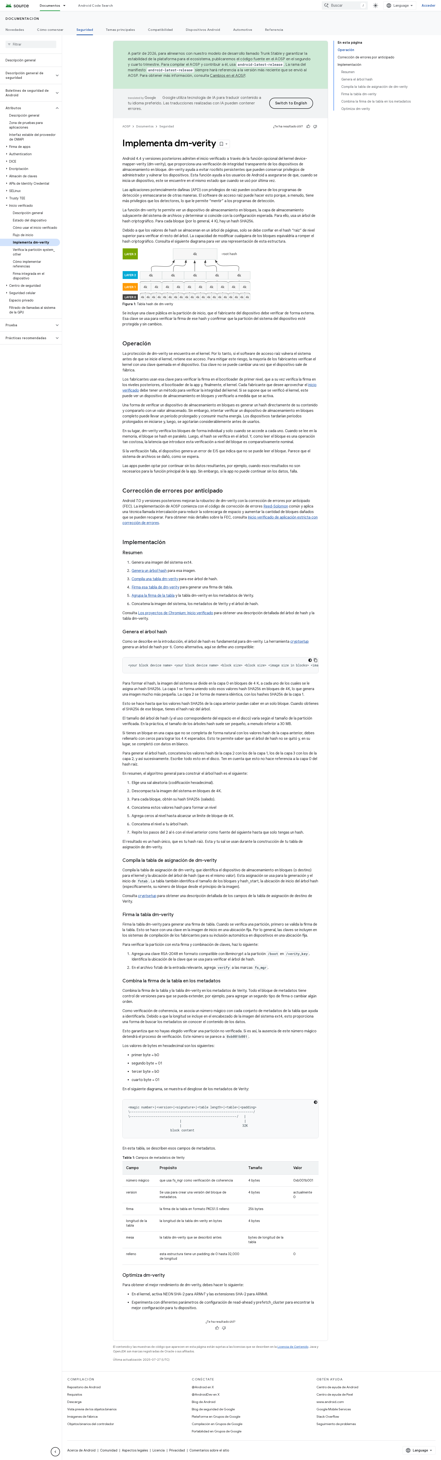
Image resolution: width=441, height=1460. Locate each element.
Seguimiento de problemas (336, 1424)
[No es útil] (315, 126)
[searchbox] (31, 44)
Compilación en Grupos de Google (217, 1424)
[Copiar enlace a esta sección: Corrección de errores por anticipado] (227, 491)
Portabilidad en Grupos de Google (216, 1431)
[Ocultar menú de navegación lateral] (55, 1451)
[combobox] (345, 5)
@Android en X (203, 1387)
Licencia (159, 1450)
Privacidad (177, 1450)
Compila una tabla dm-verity (155, 579)
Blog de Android (203, 1402)
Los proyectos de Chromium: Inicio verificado (175, 613)
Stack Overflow (328, 1416)
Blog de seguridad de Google (213, 1409)
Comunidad (108, 1450)
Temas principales (120, 30)
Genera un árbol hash (149, 570)
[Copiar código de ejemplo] (315, 660)
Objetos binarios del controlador (90, 1424)
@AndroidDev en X (206, 1394)
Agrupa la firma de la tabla (153, 595)
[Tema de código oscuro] (310, 660)
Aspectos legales (135, 1450)
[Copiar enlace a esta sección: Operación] (155, 344)
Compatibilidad (160, 30)
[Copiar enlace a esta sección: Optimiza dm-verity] (169, 1275)
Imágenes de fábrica (82, 1416)
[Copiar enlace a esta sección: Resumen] (147, 553)
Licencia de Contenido (292, 1347)
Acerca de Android (81, 1450)
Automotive (242, 30)
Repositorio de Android (84, 1387)
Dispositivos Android (203, 30)
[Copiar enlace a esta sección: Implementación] (170, 542)
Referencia (274, 30)
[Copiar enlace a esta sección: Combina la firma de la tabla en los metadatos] (225, 981)
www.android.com (330, 1402)
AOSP (126, 126)
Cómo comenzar (50, 30)
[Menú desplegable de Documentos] (66, 5)
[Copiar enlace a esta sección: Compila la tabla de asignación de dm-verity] (221, 860)
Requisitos (74, 1394)
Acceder (428, 5)
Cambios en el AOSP (227, 75)
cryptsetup (299, 641)
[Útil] (308, 126)
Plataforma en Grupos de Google (216, 1416)
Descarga (74, 1402)
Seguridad (84, 30)
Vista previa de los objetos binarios (91, 1409)
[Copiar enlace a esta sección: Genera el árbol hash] (171, 632)
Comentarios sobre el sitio (209, 1450)
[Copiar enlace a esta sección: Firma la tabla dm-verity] (178, 915)
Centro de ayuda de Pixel (335, 1394)
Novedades (15, 30)
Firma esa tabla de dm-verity (155, 587)
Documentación (22, 19)
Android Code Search (95, 5)
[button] (27, 75)
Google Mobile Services (334, 1409)
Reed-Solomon (275, 506)
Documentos (50, 5)
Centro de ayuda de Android (337, 1387)
